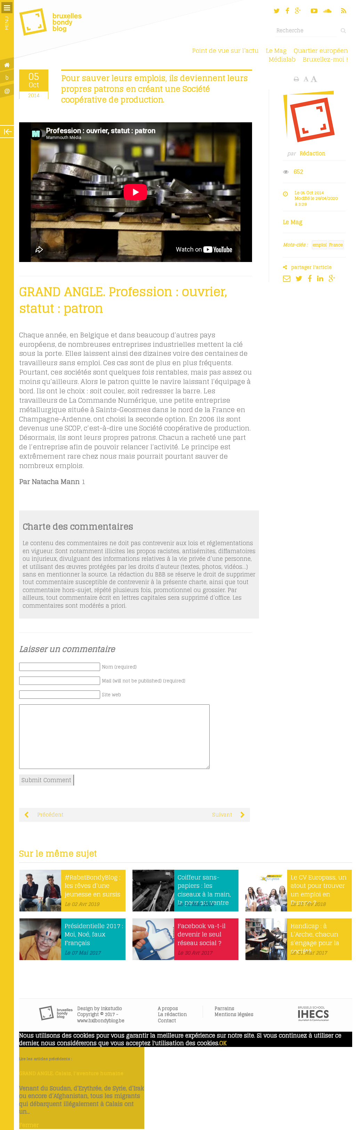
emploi (319, 244)
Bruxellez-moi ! (325, 59)
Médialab (282, 59)
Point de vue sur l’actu (225, 50)
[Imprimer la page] (297, 79)
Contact (167, 1021)
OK (223, 1043)
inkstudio (111, 1009)
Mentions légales (234, 1014)
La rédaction (172, 1014)
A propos (168, 1009)
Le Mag (276, 50)
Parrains (224, 1009)
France (336, 244)
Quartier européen (321, 50)
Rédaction (312, 153)
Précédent (49, 814)
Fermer (29, 1125)
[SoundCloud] (328, 10)
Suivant (222, 814)
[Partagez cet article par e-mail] (288, 278)
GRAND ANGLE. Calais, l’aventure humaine (71, 1073)
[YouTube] (314, 10)
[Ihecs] (313, 1019)
